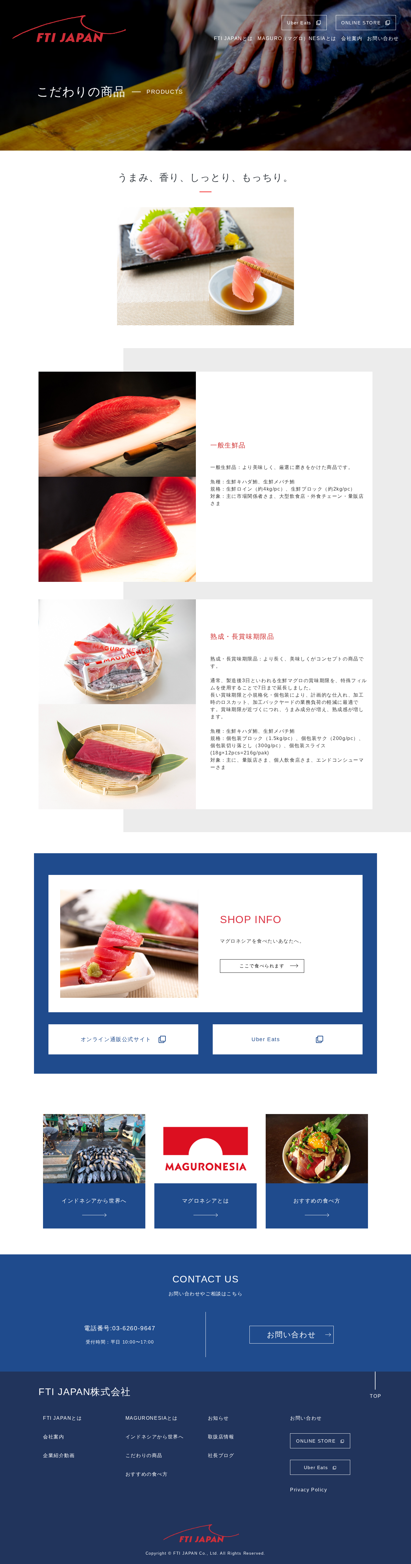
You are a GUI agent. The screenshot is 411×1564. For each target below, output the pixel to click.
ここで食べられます (261, 965)
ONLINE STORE (361, 22)
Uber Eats (299, 22)
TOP (375, 1396)
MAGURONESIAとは (151, 1418)
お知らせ (218, 1418)
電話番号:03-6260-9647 (119, 1328)
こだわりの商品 (143, 1455)
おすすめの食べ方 (146, 1474)
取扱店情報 (221, 1436)
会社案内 (351, 38)
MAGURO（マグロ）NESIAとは (297, 38)
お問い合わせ (383, 38)
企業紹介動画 (59, 1455)
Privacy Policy (308, 1489)
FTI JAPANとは (233, 38)
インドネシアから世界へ (154, 1436)
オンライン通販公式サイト (116, 1039)
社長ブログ (221, 1455)
